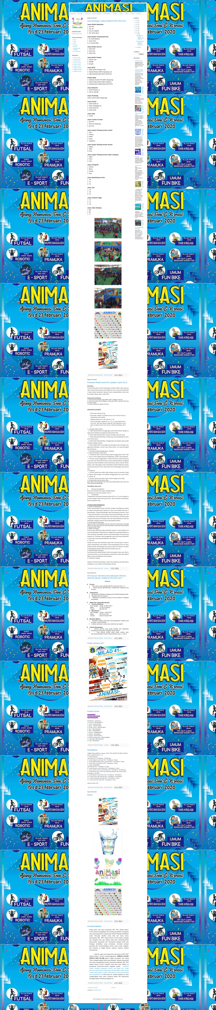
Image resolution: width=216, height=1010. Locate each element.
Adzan (74, 39)
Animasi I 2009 (76, 57)
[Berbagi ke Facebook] (120, 375)
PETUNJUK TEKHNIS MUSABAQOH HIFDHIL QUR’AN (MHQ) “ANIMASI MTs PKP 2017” (106, 577)
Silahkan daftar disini (77, 33)
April (137, 34)
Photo (121, 13)
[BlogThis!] (117, 375)
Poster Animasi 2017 (95, 643)
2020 (136, 26)
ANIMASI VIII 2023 (77, 69)
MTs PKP (80, 13)
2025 (136, 20)
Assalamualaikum (94, 926)
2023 (136, 24)
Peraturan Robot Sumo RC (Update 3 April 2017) (107, 382)
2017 (136, 32)
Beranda (73, 13)
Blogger (121, 999)
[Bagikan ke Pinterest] (121, 375)
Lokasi (132, 13)
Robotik (75, 46)
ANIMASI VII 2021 (77, 68)
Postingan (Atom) (97, 990)
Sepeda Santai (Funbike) (76, 49)
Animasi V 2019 (77, 64)
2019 (136, 28)
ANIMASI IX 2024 (77, 71)
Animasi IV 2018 (77, 62)
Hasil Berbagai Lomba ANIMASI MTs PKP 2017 (106, 21)
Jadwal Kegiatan (96, 13)
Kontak (138, 13)
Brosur (90, 795)
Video (126, 13)
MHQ (74, 43)
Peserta (115, 13)
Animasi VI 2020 (77, 66)
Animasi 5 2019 (138, 60)
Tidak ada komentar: (108, 374)
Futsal (74, 41)
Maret (137, 47)
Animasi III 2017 (77, 61)
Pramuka (75, 45)
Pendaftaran (107, 13)
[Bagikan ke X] (118, 375)
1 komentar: (106, 568)
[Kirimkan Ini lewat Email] (115, 375)
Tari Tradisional (76, 51)
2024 (136, 22)
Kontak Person (93, 711)
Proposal (87, 13)
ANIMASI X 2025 (143, 207)
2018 (136, 30)
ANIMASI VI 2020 (143, 132)
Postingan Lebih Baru (93, 987)
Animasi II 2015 (76, 59)
